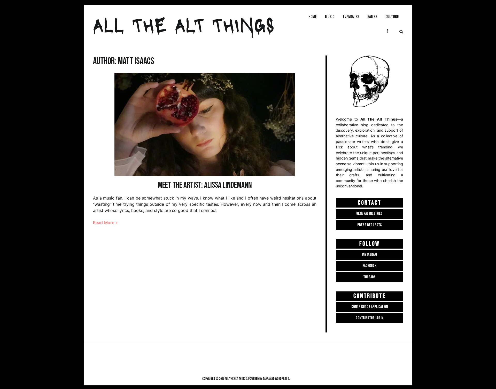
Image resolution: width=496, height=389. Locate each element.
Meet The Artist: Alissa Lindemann (205, 185)
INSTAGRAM (369, 254)
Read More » (105, 222)
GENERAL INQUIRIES (369, 213)
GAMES (372, 16)
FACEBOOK (369, 265)
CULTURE (392, 16)
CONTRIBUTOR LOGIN (369, 317)
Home (312, 16)
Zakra (266, 379)
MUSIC (329, 16)
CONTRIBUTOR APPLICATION (369, 306)
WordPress (282, 379)
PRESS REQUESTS (369, 225)
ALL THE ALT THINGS (183, 24)
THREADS (369, 277)
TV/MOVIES (351, 16)
